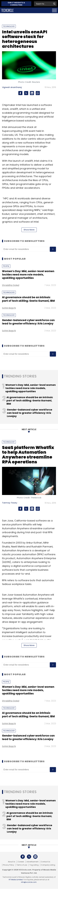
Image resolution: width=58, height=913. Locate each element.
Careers (21, 862)
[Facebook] (20, 93)
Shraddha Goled (10, 285)
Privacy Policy (8, 865)
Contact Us (45, 862)
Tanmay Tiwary (9, 502)
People (6, 266)
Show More (29, 229)
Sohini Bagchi (9, 307)
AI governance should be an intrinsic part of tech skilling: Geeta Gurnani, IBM (28, 299)
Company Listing (48, 865)
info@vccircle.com (29, 882)
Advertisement (32, 862)
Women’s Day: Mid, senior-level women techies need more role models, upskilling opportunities (28, 274)
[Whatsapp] (38, 93)
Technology (9, 26)
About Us (11, 862)
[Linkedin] (32, 93)
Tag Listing (34, 865)
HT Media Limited (16, 879)
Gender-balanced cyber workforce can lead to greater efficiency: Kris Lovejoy (28, 321)
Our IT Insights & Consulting (16, 3)
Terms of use (22, 865)
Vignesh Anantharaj (12, 87)
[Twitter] (26, 93)
